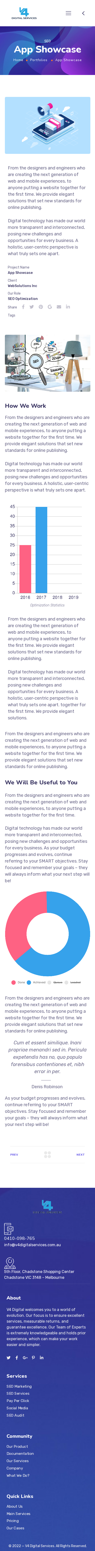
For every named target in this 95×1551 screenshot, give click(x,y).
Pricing (13, 1521)
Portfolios (39, 60)
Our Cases (15, 1528)
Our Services (17, 1461)
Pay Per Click (18, 1401)
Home (18, 60)
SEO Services (18, 1393)
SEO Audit (15, 1415)
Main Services (18, 1513)
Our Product (17, 1446)
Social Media (17, 1408)
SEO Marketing (19, 1386)
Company (15, 1468)
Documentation (20, 1453)
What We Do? (18, 1475)
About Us (15, 1506)
